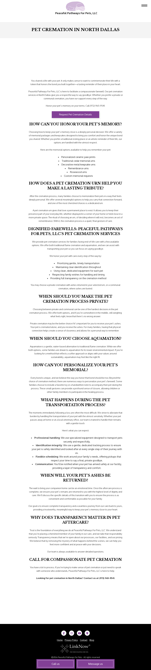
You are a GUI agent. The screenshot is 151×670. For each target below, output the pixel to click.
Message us (95, 663)
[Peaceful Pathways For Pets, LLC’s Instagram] (71, 633)
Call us (56, 663)
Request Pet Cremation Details (75, 114)
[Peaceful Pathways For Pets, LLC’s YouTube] (79, 633)
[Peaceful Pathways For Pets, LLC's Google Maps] (87, 633)
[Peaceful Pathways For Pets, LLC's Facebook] (63, 633)
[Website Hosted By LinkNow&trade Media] (75, 648)
